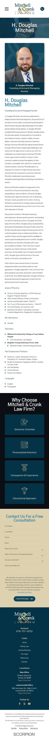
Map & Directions (24, 680)
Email (7, 543)
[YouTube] (29, 703)
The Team (24, 654)
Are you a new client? (12, 560)
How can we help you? (12, 565)
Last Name (8, 532)
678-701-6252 (24, 631)
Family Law (24, 646)
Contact (24, 662)
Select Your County (11, 549)
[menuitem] (14, 728)
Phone (7, 537)
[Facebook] (19, 703)
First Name (8, 526)
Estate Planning (24, 650)
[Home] (24, 9)
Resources (24, 658)
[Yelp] (24, 703)
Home (24, 642)
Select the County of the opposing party (18, 554)
